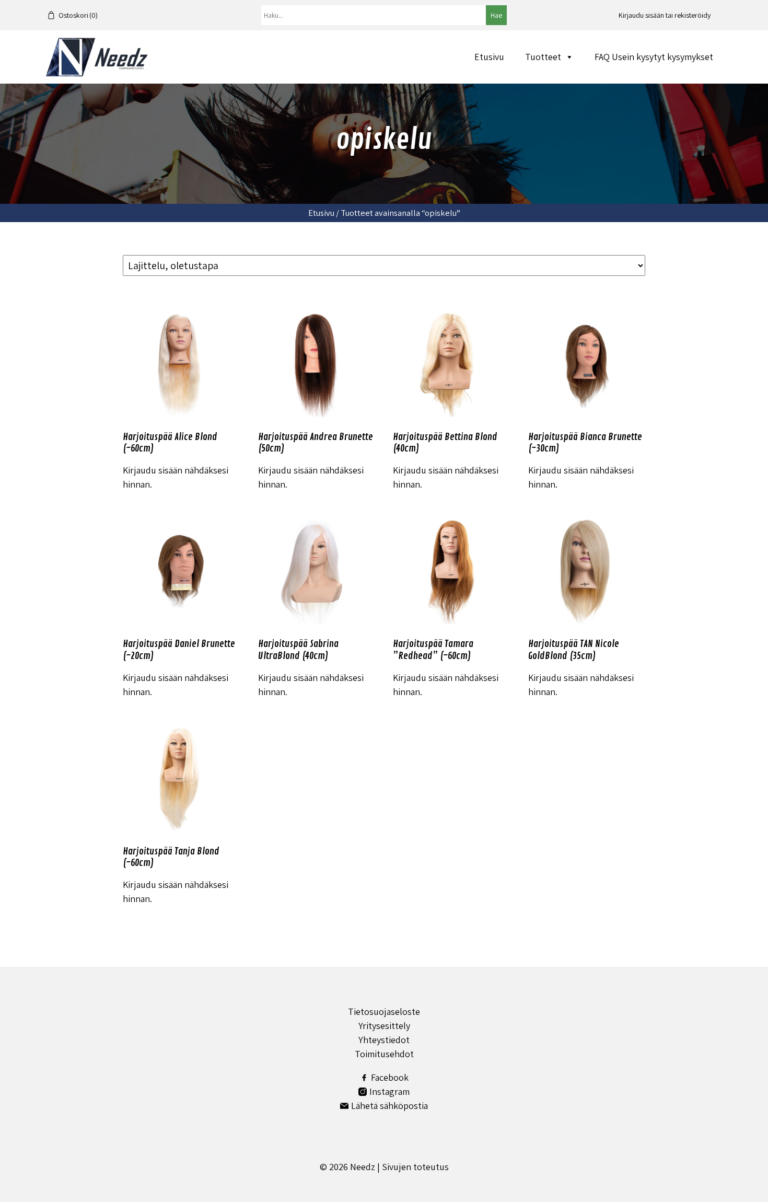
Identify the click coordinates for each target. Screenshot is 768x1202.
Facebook (390, 1077)
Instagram (389, 1091)
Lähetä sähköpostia (389, 1106)
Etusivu (489, 57)
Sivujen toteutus (415, 1167)
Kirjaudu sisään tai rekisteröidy (665, 15)
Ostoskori (78, 15)
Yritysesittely (384, 1026)
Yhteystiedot (384, 1040)
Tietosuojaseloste (384, 1011)
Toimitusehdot (384, 1054)
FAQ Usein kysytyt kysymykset (654, 57)
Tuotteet (543, 57)
